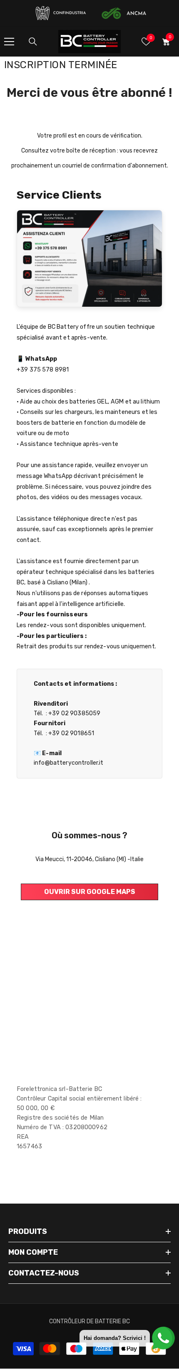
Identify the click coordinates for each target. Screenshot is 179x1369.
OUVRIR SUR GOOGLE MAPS (89, 892)
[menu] (9, 42)
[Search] (33, 42)
